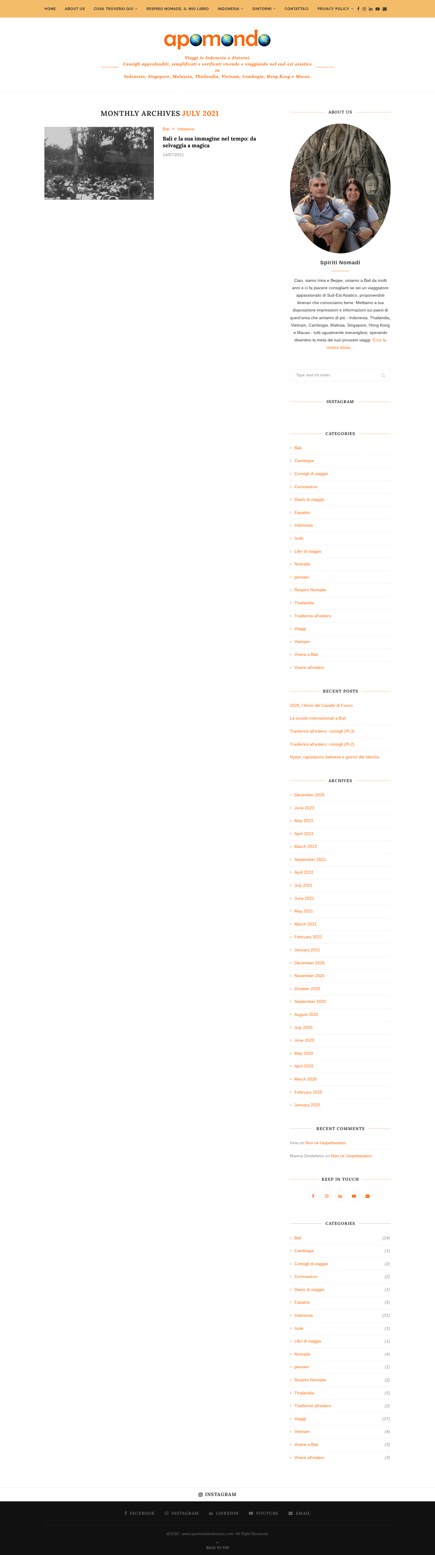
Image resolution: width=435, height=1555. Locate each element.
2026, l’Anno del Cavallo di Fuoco (321, 705)
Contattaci (297, 9)
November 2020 (309, 975)
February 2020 (308, 1092)
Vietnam (302, 641)
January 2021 (307, 949)
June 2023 (304, 808)
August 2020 (306, 1014)
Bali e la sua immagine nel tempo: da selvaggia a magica (209, 142)
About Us (75, 9)
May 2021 (303, 911)
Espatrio (302, 512)
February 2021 (308, 936)
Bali (166, 129)
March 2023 (305, 846)
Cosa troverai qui (113, 9)
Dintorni (262, 9)
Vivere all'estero (309, 667)
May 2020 (303, 1053)
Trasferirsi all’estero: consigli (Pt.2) (322, 744)
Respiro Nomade (310, 589)
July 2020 (303, 1027)
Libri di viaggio (307, 551)
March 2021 (305, 924)
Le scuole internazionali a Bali (318, 718)
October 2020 (307, 988)
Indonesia (228, 9)
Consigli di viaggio (311, 473)
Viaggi (300, 628)
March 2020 (305, 1079)
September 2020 (310, 1001)
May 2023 (303, 820)
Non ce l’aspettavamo (325, 1142)
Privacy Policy (333, 9)
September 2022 (310, 859)
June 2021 (304, 898)
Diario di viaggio (309, 499)
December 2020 (309, 963)
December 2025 (309, 794)
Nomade (302, 564)
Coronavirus (305, 486)
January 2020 (307, 1104)
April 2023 (303, 833)
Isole (298, 538)
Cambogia (304, 460)
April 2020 (303, 1066)
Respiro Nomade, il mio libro (177, 9)
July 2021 (303, 885)
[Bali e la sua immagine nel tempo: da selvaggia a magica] (99, 163)
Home (50, 9)
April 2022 (303, 872)
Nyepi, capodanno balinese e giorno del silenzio (334, 757)
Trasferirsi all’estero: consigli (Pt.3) (322, 731)
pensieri (301, 577)
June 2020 (304, 1040)
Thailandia (304, 602)
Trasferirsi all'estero (312, 615)
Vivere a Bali (306, 654)
